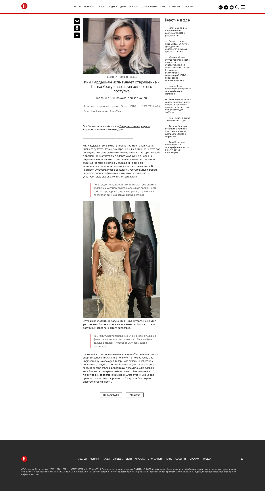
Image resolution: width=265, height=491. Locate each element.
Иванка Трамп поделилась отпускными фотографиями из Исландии (178, 90)
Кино (163, 6)
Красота (134, 6)
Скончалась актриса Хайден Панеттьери (177, 119)
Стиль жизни (149, 6)
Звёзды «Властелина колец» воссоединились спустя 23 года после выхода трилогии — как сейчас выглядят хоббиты (178, 106)
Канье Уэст (115, 111)
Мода (101, 6)
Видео (207, 458)
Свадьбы (112, 6)
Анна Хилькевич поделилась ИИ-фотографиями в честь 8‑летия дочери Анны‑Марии (177, 147)
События (174, 6)
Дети (123, 6)
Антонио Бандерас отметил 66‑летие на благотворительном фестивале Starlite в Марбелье (176, 131)
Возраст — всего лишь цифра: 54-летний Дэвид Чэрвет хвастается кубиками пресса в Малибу (177, 46)
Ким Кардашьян (99, 111)
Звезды (76, 6)
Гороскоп (188, 6)
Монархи (89, 6)
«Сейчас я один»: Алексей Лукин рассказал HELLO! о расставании (176, 31)
